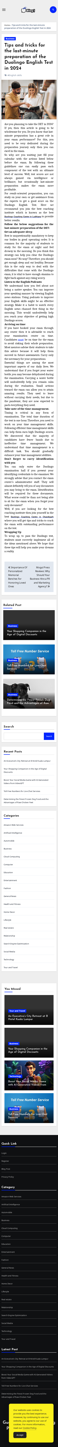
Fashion (7, 888)
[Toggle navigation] (3, 10)
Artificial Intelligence (13, 832)
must (21, 339)
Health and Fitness (12, 904)
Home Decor (9, 912)
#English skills (15, 75)
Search (9, 726)
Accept (20, 1434)
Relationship (9, 935)
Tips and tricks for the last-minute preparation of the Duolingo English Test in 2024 (28, 57)
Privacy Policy (7, 1176)
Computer (8, 864)
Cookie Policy (29, 1427)
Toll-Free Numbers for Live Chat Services (22, 791)
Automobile (9, 840)
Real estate (9, 927)
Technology (9, 959)
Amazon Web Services (14, 825)
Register (5, 1161)
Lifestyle (7, 920)
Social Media (9, 951)
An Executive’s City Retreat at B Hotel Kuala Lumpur (27, 760)
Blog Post (5, 1169)
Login (4, 1153)
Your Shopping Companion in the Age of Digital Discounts (27, 1366)
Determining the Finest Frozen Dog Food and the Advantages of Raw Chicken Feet (28, 703)
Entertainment (10, 880)
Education (8, 872)
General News (10, 896)
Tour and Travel (11, 967)
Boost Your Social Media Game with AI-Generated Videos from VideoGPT (27, 1084)
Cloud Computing (12, 856)
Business (10, 38)
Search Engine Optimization (16, 943)
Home (7, 25)
